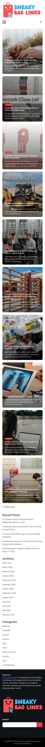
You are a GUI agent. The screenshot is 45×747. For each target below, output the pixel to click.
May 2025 (6, 610)
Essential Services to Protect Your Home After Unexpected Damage (22, 490)
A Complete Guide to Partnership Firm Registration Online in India (21, 61)
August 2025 (7, 597)
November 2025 (9, 584)
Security (5, 656)
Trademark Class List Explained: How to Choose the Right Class (21, 109)
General (8, 393)
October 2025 (8, 589)
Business (9, 57)
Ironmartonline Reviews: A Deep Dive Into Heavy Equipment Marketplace (22, 204)
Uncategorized (8, 665)
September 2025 (9, 593)
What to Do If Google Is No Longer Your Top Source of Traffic (21, 443)
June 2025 (6, 606)
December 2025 (8, 580)
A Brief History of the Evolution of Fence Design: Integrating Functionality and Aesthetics (22, 296)
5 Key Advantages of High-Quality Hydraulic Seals (19, 347)
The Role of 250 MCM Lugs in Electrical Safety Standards (21, 156)
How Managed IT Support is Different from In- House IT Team (20, 252)
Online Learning (9, 652)
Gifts (4, 643)
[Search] (40, 724)
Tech (7, 248)
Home (7, 291)
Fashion (5, 635)
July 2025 (6, 602)
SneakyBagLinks (9, 677)
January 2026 (8, 576)
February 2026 (8, 571)
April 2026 (6, 563)
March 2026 (7, 567)
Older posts (10, 507)
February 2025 (8, 615)
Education (6, 630)
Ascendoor (36, 741)
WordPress (27, 743)
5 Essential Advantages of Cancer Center (22, 396)
